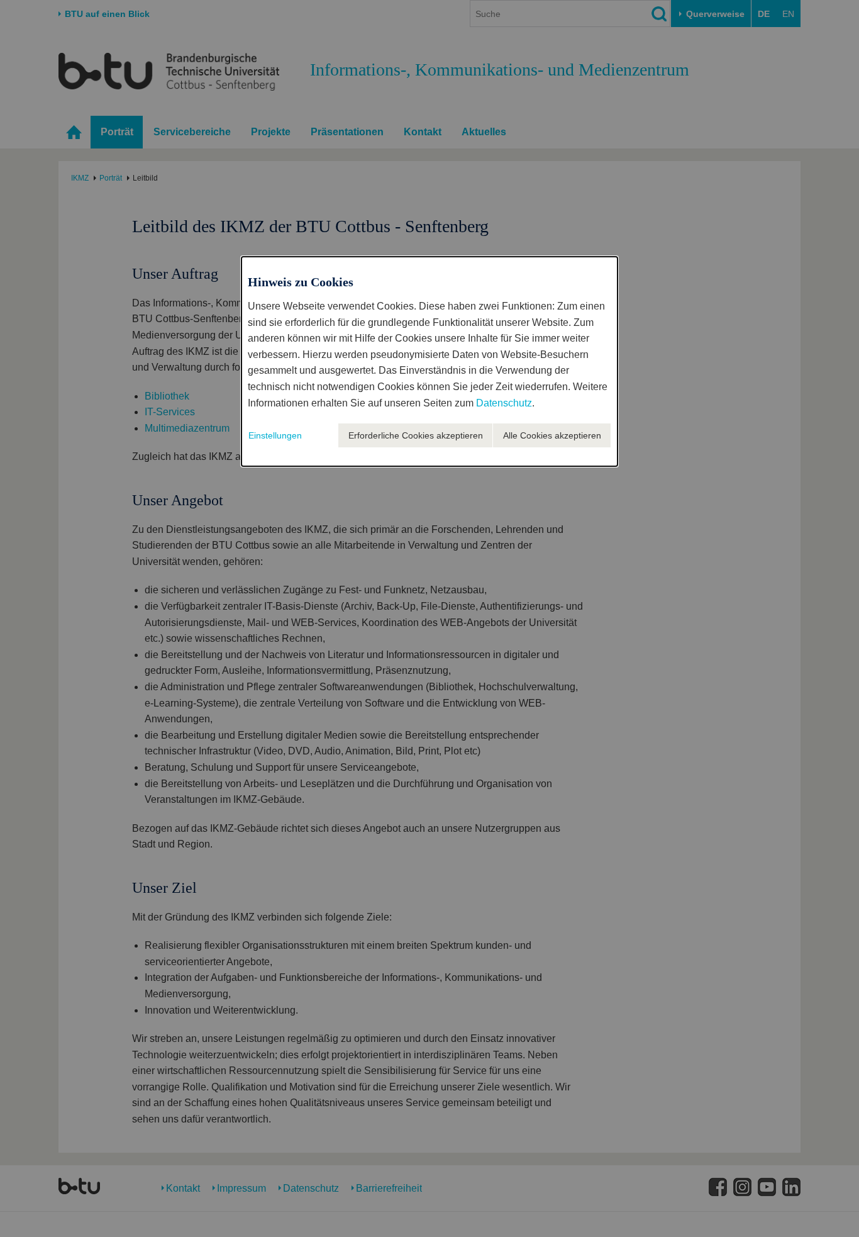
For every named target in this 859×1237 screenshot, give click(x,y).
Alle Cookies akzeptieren (552, 435)
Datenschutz (504, 403)
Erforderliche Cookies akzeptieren (415, 435)
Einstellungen (275, 435)
